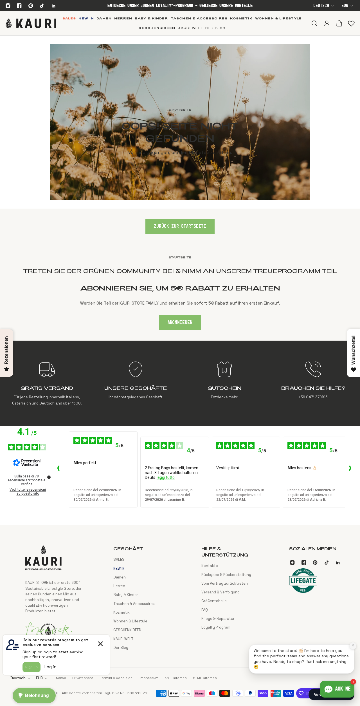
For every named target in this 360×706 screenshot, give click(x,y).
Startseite (180, 257)
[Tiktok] (42, 5)
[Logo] (31, 23)
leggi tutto (166, 477)
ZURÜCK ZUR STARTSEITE (180, 226)
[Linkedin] (53, 5)
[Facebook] (19, 5)
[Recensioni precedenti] (58, 469)
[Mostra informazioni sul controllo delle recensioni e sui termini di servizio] (49, 477)
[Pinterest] (30, 5)
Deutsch (321, 5)
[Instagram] (8, 5)
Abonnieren (180, 322)
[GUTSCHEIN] (224, 383)
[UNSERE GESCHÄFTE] (135, 383)
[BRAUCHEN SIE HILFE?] (313, 383)
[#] (180, 122)
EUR (344, 5)
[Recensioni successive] (350, 469)
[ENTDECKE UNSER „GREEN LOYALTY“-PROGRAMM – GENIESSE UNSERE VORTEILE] (180, 6)
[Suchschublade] (314, 23)
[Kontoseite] (326, 23)
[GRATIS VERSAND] (47, 383)
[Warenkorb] (339, 23)
